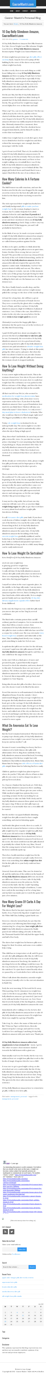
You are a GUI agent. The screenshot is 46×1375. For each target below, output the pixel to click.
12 (23, 1315)
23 (5, 1321)
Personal (23, 1096)
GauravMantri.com (23, 4)
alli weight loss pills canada (12, 1296)
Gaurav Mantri (21, 1372)
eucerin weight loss (10, 536)
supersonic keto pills (9, 1282)
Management (15, 1096)
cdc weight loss (14, 423)
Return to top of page (23, 1369)
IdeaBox (41, 1372)
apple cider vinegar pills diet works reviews (17, 1278)
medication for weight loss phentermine (18, 396)
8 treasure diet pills (15, 517)
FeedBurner (16, 1254)
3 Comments (24, 39)
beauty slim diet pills (9, 1287)
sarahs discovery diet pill (11, 1292)
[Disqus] (23, 1131)
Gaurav (15, 39)
